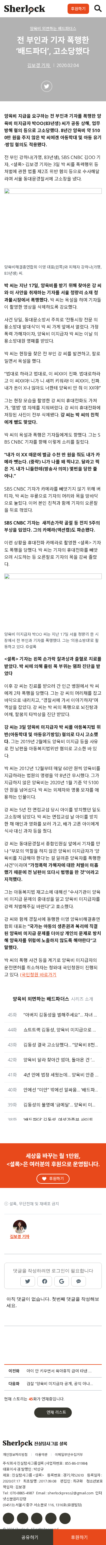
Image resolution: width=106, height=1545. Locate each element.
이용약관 (41, 1454)
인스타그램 (22, 1518)
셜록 (35, 1443)
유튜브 (51, 1518)
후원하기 (78, 8)
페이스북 (8, 1518)
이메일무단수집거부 (69, 1454)
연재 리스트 (56, 1412)
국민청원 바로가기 (39, 975)
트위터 (36, 1518)
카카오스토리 (65, 1518)
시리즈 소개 (82, 999)
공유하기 (29, 1537)
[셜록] (24, 10)
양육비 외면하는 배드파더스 (53, 28)
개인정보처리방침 (15, 1454)
